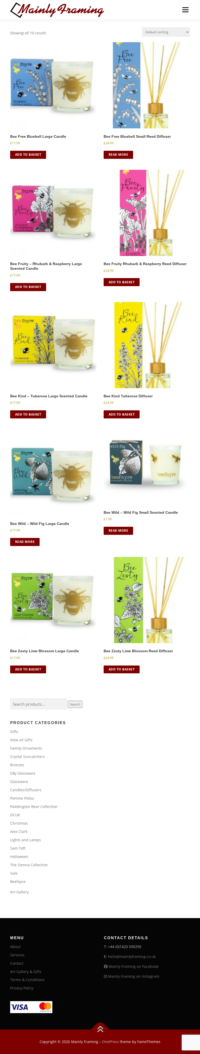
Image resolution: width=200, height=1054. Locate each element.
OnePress (110, 1041)
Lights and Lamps (25, 839)
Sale (13, 873)
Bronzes (17, 764)
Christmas (19, 823)
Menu (185, 9)
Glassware (19, 781)
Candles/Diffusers (25, 789)
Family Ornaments (26, 748)
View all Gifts (21, 739)
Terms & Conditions (27, 979)
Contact (16, 963)
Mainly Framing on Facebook (133, 966)
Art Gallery (19, 891)
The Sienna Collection (29, 864)
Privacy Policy (21, 988)
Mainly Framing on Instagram (133, 976)
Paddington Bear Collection (34, 806)
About (15, 946)
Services (17, 954)
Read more (118, 154)
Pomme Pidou (22, 798)
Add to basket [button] (28, 154)
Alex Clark (18, 831)
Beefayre (18, 881)
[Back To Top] (100, 1029)
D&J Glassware (22, 773)
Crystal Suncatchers (27, 756)
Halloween (19, 856)
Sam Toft (18, 848)
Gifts (14, 731)
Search (75, 704)
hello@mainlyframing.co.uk (132, 956)
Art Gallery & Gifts (25, 971)
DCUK (15, 814)
